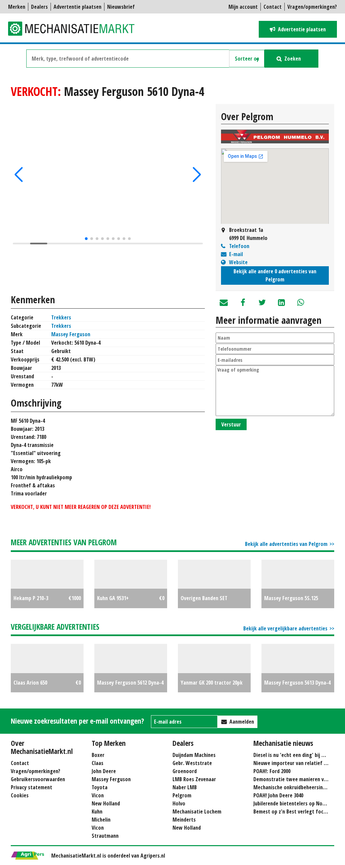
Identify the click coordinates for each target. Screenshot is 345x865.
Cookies (20, 795)
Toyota (99, 787)
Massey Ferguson (70, 334)
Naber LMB (184, 787)
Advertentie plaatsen (77, 6)
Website (238, 262)
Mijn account (243, 6)
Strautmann (105, 835)
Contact (272, 6)
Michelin (101, 819)
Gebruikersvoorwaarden (38, 779)
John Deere (104, 771)
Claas (97, 763)
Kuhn (97, 811)
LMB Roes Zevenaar (194, 779)
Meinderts (184, 819)
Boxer (98, 755)
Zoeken (292, 58)
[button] (18, 174)
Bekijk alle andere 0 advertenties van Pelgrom (274, 275)
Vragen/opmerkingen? (312, 6)
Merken (16, 6)
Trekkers (61, 317)
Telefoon (239, 246)
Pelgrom (181, 795)
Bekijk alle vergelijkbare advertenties (285, 628)
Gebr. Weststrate (192, 763)
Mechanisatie (75, 29)
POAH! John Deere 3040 (278, 795)
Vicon (98, 795)
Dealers (39, 6)
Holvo (178, 803)
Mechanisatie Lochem (196, 811)
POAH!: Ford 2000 (271, 771)
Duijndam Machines (194, 755)
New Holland (106, 803)
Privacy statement (31, 787)
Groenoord (184, 771)
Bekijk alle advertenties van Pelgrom (286, 544)
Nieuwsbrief (121, 6)
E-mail (236, 254)
